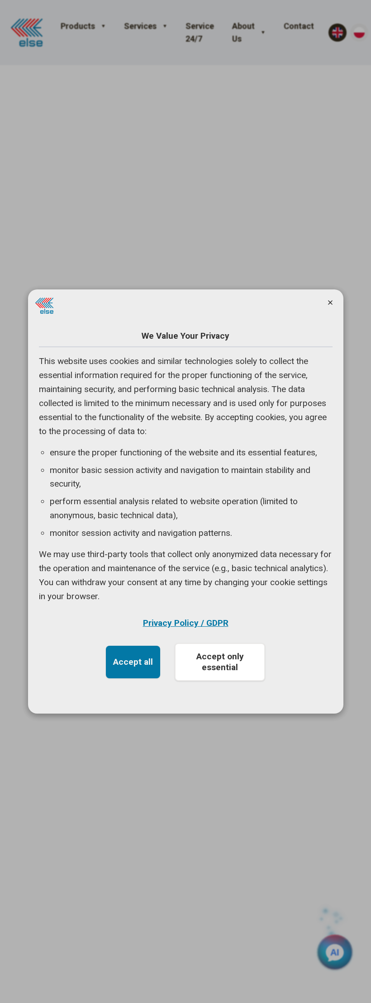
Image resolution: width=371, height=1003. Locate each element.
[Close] (330, 302)
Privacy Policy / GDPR (185, 623)
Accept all (133, 662)
